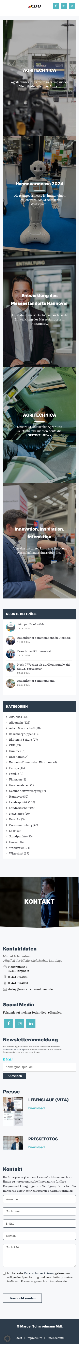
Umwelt (14, 842)
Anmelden (14, 1076)
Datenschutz (55, 1338)
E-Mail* (8, 1059)
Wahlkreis (16, 848)
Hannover (15, 796)
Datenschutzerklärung (13, 1049)
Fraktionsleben (19, 785)
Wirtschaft (16, 853)
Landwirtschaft (19, 808)
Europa (14, 768)
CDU (12, 745)
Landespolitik (18, 802)
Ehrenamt (16, 757)
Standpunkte (18, 836)
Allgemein (16, 722)
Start (19, 1338)
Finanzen (15, 779)
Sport (12, 831)
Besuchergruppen (21, 734)
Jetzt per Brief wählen (31, 624)
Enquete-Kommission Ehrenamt (31, 762)
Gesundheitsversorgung (25, 791)
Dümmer (15, 751)
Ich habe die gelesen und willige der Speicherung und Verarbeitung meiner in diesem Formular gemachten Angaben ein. (40, 1277)
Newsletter (16, 813)
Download (36, 1108)
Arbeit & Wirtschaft (22, 728)
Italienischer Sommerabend (36, 680)
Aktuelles (15, 717)
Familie (14, 774)
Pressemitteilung (20, 825)
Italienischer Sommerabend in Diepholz (43, 638)
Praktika (14, 819)
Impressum (34, 1338)
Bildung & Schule (20, 739)
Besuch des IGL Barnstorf (34, 651)
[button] (7, 1338)
